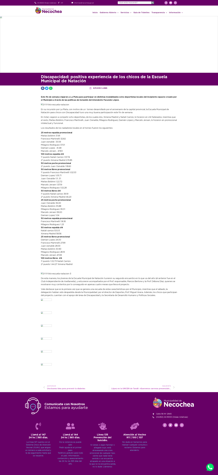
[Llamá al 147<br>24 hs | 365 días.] (38, 426)
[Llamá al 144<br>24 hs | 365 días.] (70, 426)
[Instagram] (175, 2)
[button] (43, 88)
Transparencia (158, 12)
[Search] (152, 2)
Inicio (95, 12)
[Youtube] (170, 2)
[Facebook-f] (166, 2)
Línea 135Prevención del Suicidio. (102, 437)
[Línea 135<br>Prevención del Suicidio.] (102, 426)
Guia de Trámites (141, 12)
